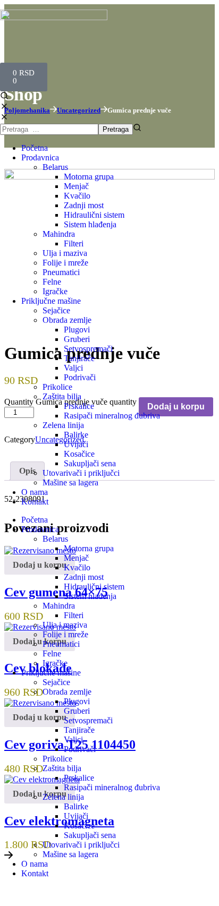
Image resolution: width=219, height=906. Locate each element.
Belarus (55, 167)
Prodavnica (40, 157)
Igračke (55, 291)
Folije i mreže (65, 262)
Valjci (73, 367)
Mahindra (59, 233)
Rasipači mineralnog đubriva (112, 415)
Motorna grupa (89, 176)
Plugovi (77, 329)
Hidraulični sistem (94, 214)
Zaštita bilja (62, 396)
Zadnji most (84, 205)
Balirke (76, 434)
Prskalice (79, 406)
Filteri (73, 243)
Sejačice (56, 310)
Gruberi (77, 339)
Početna (34, 147)
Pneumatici (61, 272)
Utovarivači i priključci (81, 472)
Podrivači (80, 377)
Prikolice (57, 386)
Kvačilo (77, 195)
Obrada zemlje (67, 319)
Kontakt (34, 501)
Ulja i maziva (65, 253)
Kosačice (79, 453)
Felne (52, 281)
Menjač (76, 186)
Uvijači (76, 444)
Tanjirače (79, 358)
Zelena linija (63, 425)
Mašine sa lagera (70, 482)
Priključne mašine (51, 300)
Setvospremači (88, 348)
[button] (109, 102)
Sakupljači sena (90, 463)
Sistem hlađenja (90, 224)
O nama (34, 492)
